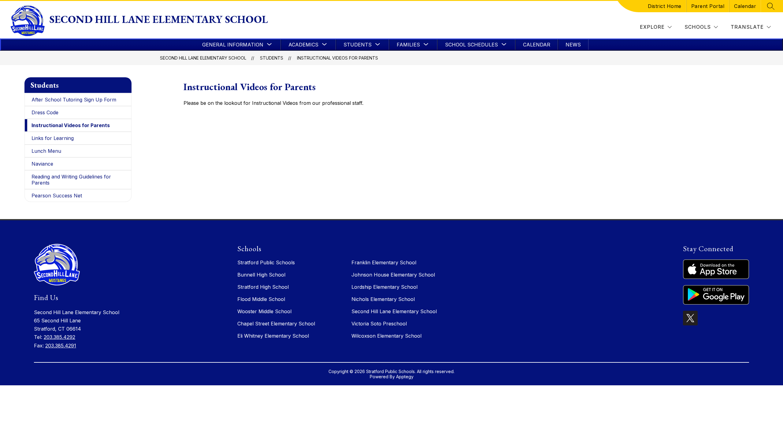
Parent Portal (708, 6)
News (573, 45)
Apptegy (405, 376)
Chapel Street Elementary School (276, 324)
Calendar (745, 6)
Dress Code (45, 112)
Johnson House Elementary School (393, 275)
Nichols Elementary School (383, 299)
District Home (664, 6)
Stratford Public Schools (266, 262)
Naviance (42, 164)
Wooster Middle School (264, 311)
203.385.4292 (59, 337)
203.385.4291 (60, 346)
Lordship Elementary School (384, 287)
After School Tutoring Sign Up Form (74, 100)
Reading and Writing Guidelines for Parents (71, 180)
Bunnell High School (261, 275)
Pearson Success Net (57, 196)
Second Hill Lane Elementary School (203, 58)
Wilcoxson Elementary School (386, 336)
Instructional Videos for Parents (337, 58)
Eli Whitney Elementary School (273, 336)
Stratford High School (263, 287)
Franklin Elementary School (383, 262)
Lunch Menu (46, 151)
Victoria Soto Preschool (379, 324)
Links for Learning (53, 138)
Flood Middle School (261, 299)
